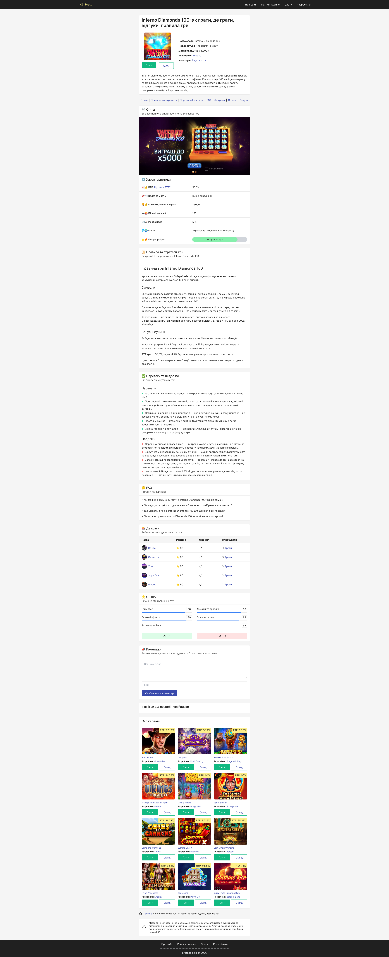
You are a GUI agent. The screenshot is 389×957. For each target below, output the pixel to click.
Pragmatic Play (234, 761)
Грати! (228, 548)
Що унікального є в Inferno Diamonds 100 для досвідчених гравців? (184, 510)
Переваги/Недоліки (191, 100)
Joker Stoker (220, 802)
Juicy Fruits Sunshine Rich (227, 893)
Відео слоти (199, 60)
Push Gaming (196, 761)
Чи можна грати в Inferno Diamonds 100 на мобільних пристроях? (183, 516)
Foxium (157, 806)
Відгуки (243, 100)
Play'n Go (195, 896)
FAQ (209, 100)
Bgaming (194, 851)
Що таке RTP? (162, 187)
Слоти (288, 4)
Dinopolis (182, 757)
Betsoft (230, 851)
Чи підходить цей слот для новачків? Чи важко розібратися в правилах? (188, 505)
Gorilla (152, 548)
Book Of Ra (147, 757)
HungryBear (196, 806)
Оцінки (232, 100)
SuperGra (153, 575)
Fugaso (197, 55)
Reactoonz (183, 893)
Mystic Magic (184, 802)
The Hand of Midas (223, 757)
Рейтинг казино (270, 4)
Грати (149, 65)
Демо (166, 65)
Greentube (159, 761)
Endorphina (232, 806)
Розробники (304, 4)
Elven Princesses (150, 893)
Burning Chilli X (185, 847)
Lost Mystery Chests (224, 847)
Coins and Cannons (151, 847)
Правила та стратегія (164, 100)
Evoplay (158, 896)
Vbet (151, 566)
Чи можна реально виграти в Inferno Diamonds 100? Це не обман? (183, 499)
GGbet (152, 584)
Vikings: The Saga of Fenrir (155, 802)
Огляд (144, 100)
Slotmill (157, 851)
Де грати (219, 100)
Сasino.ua (153, 557)
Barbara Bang (233, 896)
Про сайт (250, 4)
